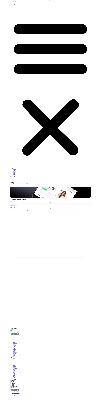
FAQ (14, 6)
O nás (14, 2)
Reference (15, 343)
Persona (14, 359)
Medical (14, 366)
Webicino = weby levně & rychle (18, 199)
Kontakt (14, 345)
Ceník (14, 4)
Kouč (14, 362)
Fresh (14, 365)
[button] (50, 88)
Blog (14, 5)
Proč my (14, 3)
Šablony (14, 1)
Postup (14, 341)
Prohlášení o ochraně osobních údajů (17, 395)
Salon (14, 364)
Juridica (14, 367)
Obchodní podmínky (14, 395)
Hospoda (14, 360)
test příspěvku (13, 205)
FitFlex (14, 358)
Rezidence (15, 368)
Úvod (14, 338)
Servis (14, 361)
